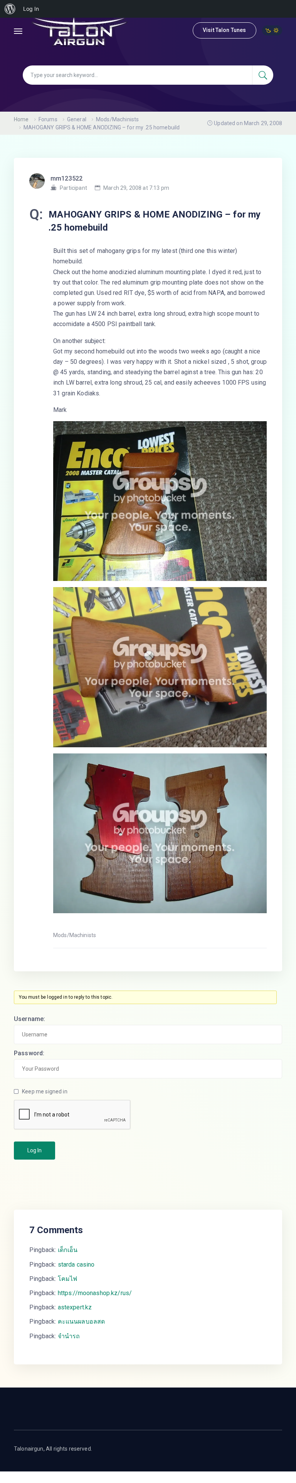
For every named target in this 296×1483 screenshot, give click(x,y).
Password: (29, 1053)
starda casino (76, 1264)
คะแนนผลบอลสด (81, 1321)
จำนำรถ (69, 1336)
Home (21, 119)
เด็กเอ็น (68, 1250)
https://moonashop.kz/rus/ (95, 1293)
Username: (29, 1019)
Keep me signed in (44, 1091)
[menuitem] (10, 9)
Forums (48, 119)
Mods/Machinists (117, 119)
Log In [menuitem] (31, 8)
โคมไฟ (67, 1278)
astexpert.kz (75, 1307)
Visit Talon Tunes (224, 30)
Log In (34, 1150)
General (76, 119)
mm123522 (66, 178)
